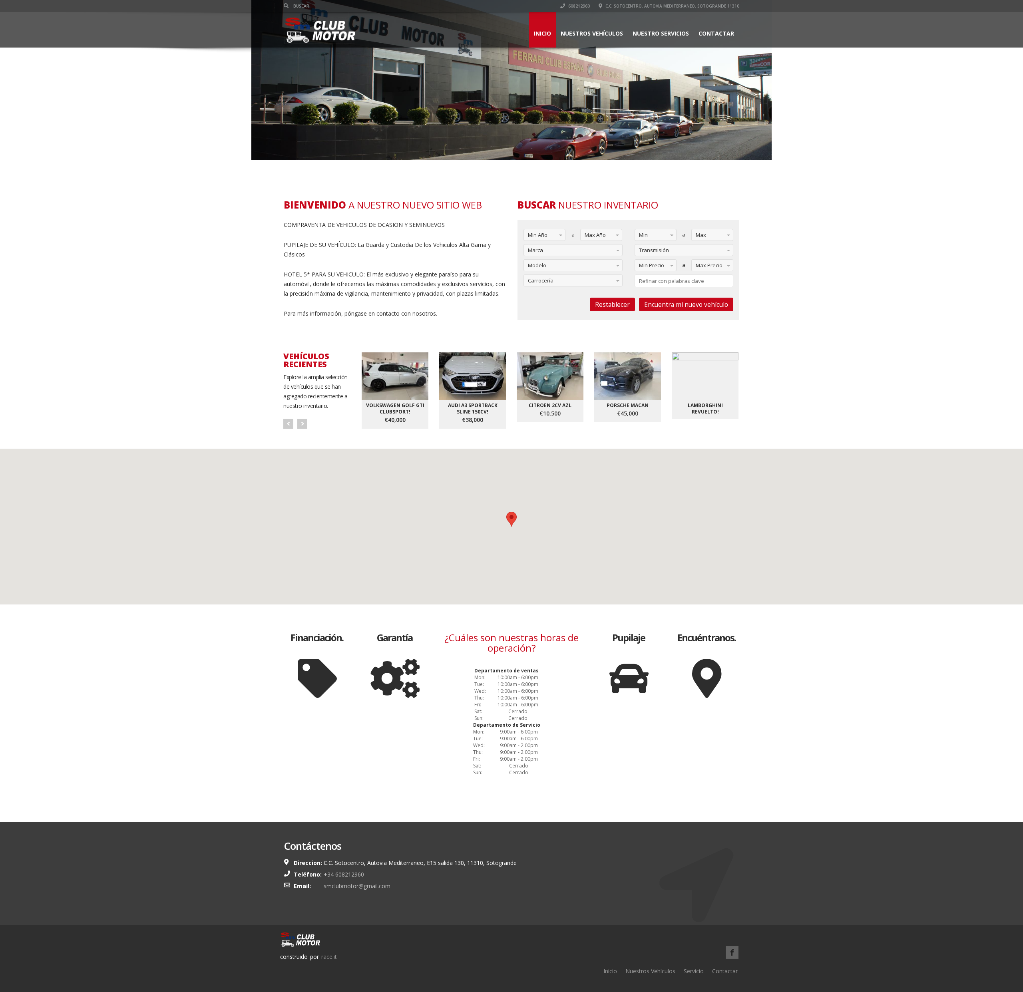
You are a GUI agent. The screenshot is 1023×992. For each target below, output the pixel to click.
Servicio (694, 971)
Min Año (537, 235)
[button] (511, 519)
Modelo (537, 265)
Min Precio (651, 265)
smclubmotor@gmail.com (357, 886)
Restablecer (612, 304)
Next (302, 424)
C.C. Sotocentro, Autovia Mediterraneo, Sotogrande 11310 (671, 6)
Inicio (542, 33)
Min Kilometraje (649, 236)
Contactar (716, 33)
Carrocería (540, 280)
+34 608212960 (344, 874)
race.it (329, 956)
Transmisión (654, 250)
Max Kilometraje (705, 236)
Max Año (595, 235)
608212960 (578, 6)
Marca (535, 250)
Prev (288, 424)
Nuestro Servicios (661, 33)
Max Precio (709, 265)
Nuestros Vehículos (592, 33)
